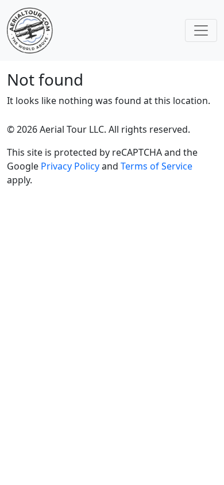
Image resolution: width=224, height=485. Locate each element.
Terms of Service (156, 166)
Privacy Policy (70, 166)
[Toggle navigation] (201, 30)
